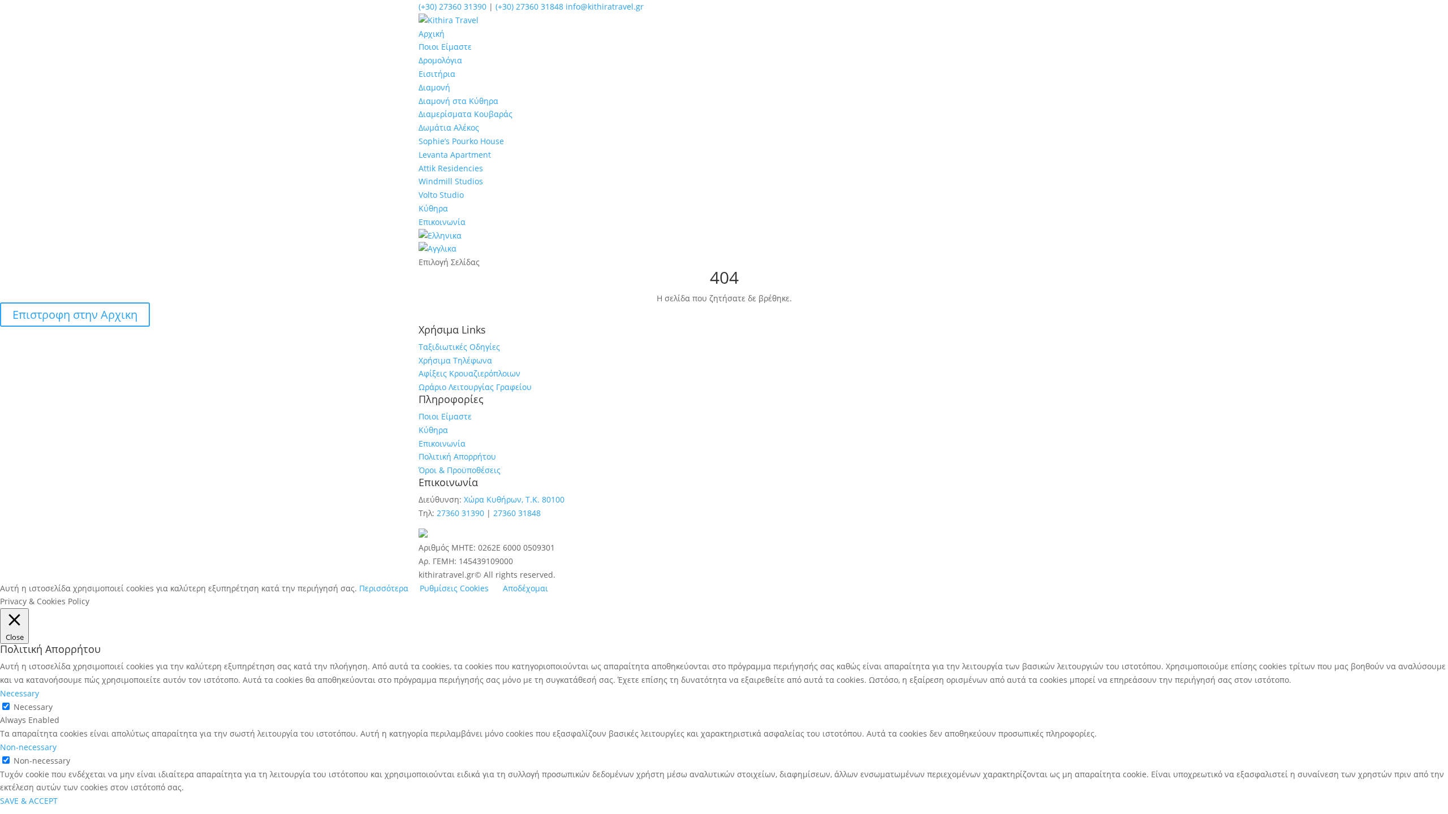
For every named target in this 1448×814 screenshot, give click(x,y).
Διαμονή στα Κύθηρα (458, 101)
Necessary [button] (19, 693)
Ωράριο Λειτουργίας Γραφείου (475, 387)
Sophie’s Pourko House (461, 141)
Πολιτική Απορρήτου (457, 456)
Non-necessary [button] (28, 747)
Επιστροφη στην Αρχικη (74, 314)
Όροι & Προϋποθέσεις (460, 470)
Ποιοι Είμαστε (445, 46)
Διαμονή (434, 87)
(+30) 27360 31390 (452, 6)
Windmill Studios (451, 181)
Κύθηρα (433, 208)
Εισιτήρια (437, 73)
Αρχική (432, 33)
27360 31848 (517, 513)
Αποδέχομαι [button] (525, 588)
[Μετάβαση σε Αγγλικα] (437, 248)
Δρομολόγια (440, 60)
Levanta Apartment (455, 154)
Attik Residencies (451, 168)
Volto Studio (441, 194)
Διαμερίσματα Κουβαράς (465, 114)
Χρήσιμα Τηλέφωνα (455, 360)
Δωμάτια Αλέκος (449, 127)
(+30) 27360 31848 (529, 6)
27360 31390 (460, 513)
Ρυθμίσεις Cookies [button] (454, 588)
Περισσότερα (383, 588)
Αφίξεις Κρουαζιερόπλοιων (469, 373)
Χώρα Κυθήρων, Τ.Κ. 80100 (514, 499)
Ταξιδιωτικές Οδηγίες (459, 346)
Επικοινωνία (442, 222)
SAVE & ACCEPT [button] (29, 800)
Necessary (33, 707)
